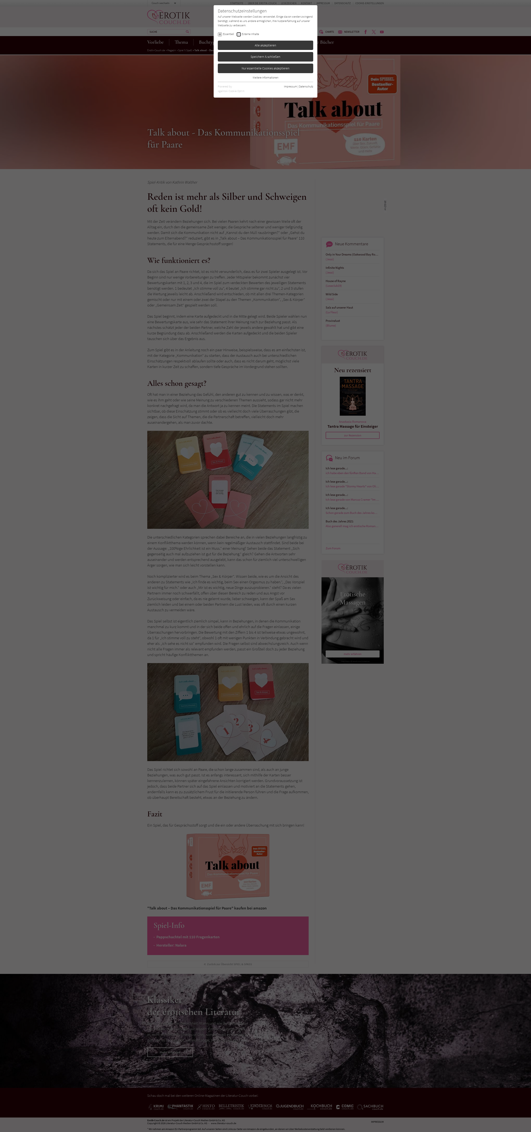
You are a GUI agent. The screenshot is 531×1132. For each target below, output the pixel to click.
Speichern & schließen (265, 56)
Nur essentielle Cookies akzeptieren (266, 68)
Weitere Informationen (265, 77)
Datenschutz (306, 86)
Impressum (290, 86)
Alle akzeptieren (265, 45)
